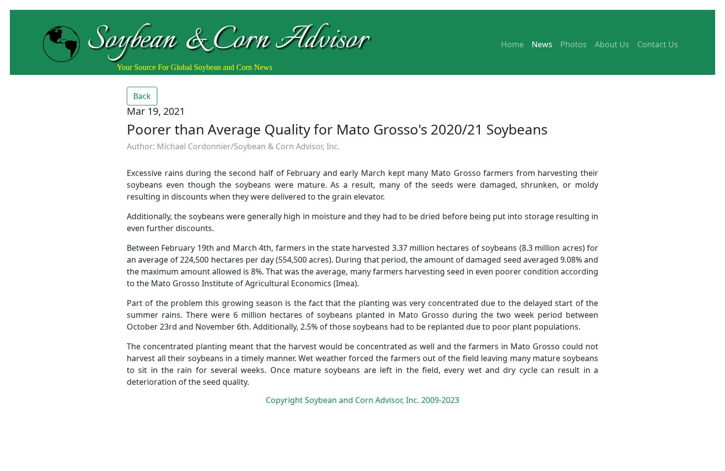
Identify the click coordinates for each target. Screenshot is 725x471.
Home (512, 44)
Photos (573, 44)
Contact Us (657, 44)
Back (142, 96)
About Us (612, 44)
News (542, 44)
